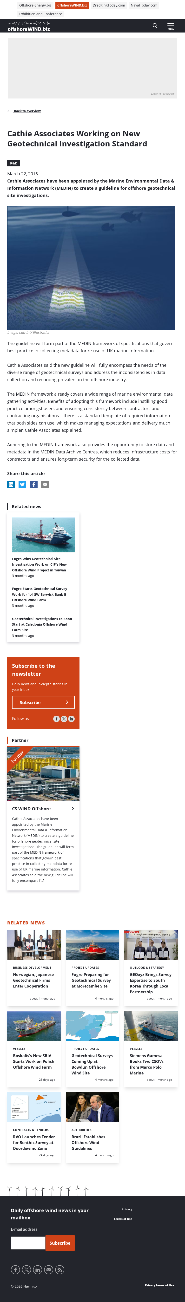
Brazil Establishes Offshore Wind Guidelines (88, 1142)
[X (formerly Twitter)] (64, 719)
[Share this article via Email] (45, 484)
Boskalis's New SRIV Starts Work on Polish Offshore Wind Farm (33, 1061)
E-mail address (24, 1229)
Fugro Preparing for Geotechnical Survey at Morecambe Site (91, 980)
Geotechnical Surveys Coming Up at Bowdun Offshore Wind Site (92, 1064)
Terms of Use (123, 1219)
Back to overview (27, 111)
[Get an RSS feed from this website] (59, 1269)
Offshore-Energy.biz (35, 5)
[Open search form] (155, 26)
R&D (13, 163)
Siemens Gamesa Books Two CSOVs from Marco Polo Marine (147, 1064)
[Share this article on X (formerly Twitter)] (22, 484)
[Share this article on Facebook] (34, 484)
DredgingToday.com (109, 5)
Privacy (127, 1209)
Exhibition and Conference (40, 14)
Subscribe (30, 702)
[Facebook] (56, 719)
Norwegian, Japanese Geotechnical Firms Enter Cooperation (33, 980)
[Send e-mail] (48, 1269)
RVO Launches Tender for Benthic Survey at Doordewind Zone (34, 1142)
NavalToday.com (144, 5)
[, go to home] (29, 26)
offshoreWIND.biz (72, 5)
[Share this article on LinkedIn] (11, 484)
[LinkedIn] (71, 719)
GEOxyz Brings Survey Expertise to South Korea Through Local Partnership (151, 983)
